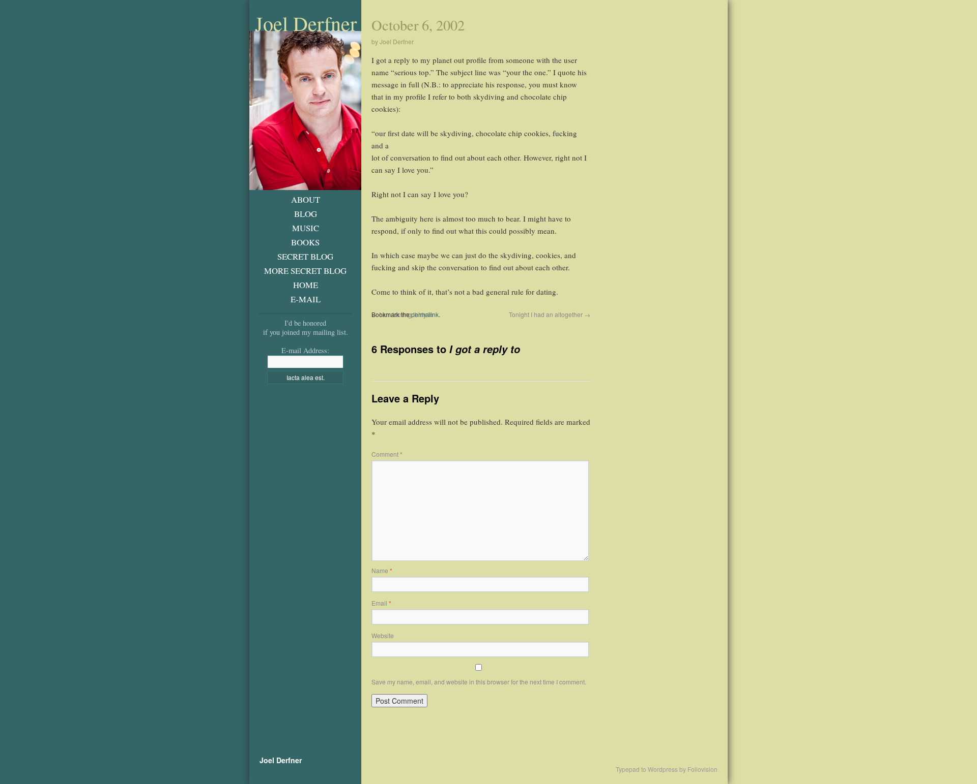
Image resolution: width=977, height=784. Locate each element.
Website (382, 635)
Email (381, 603)
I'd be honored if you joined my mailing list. (305, 327)
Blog (305, 213)
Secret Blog (305, 256)
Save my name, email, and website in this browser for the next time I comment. (478, 681)
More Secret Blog (305, 270)
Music (305, 228)
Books (305, 242)
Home (305, 285)
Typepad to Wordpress (647, 769)
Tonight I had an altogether (549, 314)
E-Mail (306, 299)
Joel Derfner (306, 23)
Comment (387, 454)
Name (381, 570)
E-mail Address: (305, 350)
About (305, 199)
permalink (425, 314)
